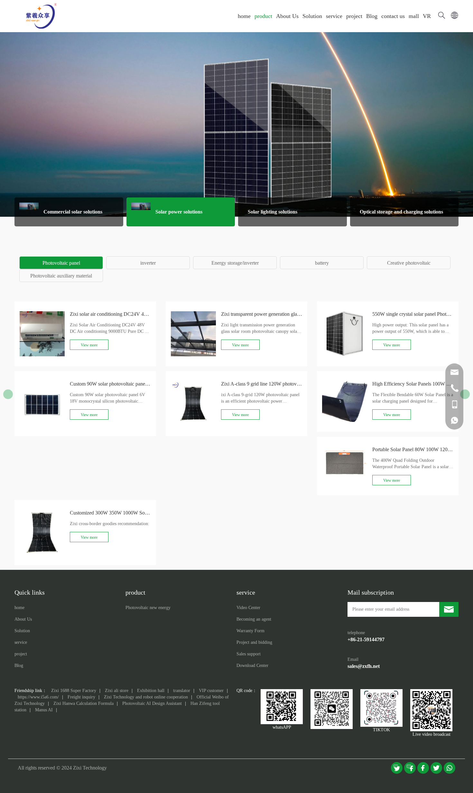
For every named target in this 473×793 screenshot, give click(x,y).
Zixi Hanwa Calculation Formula (83, 703)
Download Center (252, 665)
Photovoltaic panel (61, 263)
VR (427, 16)
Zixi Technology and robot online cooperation (146, 697)
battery (322, 263)
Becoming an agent (253, 619)
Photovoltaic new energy (148, 607)
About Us (287, 16)
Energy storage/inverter (235, 263)
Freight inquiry (81, 697)
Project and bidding (254, 642)
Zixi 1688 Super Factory (73, 690)
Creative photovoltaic (409, 263)
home (244, 16)
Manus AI (44, 709)
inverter (148, 263)
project (354, 16)
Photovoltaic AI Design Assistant (152, 703)
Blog (371, 16)
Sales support (248, 654)
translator (181, 690)
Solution (312, 16)
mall (414, 16)
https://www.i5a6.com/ (38, 697)
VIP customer (211, 690)
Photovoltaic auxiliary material (61, 275)
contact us (393, 16)
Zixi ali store (116, 690)
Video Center (248, 607)
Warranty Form (250, 630)
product (263, 16)
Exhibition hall (150, 690)
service (334, 16)
